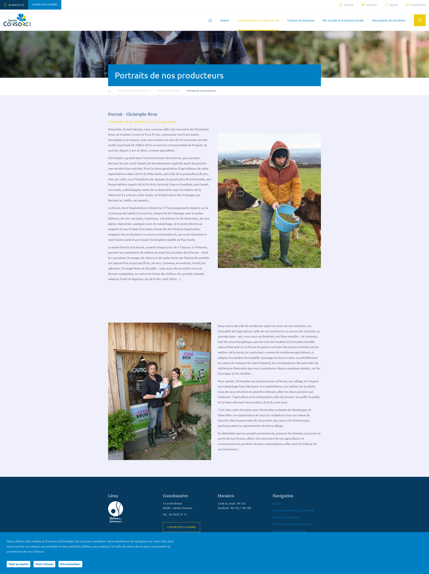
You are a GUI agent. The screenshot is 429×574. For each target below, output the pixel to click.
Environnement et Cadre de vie (293, 510)
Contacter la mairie (44, 4)
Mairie (224, 20)
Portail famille (418, 5)
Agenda (394, 5)
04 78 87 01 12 (16, 5)
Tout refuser (44, 564)
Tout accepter (18, 564)
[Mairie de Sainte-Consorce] (17, 20)
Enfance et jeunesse (300, 20)
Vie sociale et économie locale (343, 20)
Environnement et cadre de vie (258, 20)
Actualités (371, 5)
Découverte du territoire (389, 20)
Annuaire (348, 5)
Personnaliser (70, 564)
